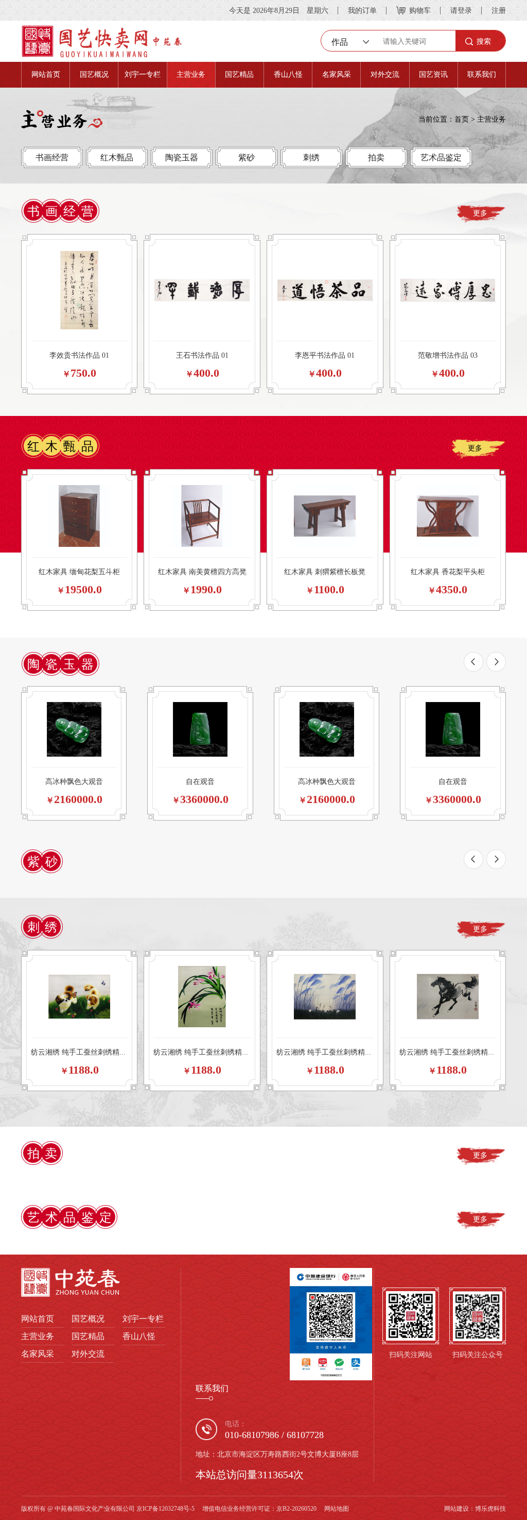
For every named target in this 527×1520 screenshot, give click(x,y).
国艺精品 (239, 74)
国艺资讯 (433, 74)
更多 (480, 212)
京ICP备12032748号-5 (165, 1508)
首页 (461, 119)
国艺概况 (94, 74)
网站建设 (456, 1508)
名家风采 (336, 74)
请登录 (461, 10)
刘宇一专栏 (143, 74)
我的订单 (362, 10)
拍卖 (376, 157)
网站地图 (336, 1508)
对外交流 (385, 74)
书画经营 (52, 157)
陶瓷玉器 (181, 157)
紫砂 (246, 157)
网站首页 (45, 74)
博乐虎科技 (490, 1508)
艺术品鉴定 (441, 157)
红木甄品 (116, 157)
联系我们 (481, 74)
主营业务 (191, 74)
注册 (498, 10)
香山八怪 (288, 74)
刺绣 (311, 157)
